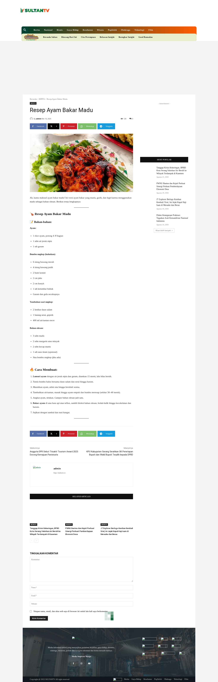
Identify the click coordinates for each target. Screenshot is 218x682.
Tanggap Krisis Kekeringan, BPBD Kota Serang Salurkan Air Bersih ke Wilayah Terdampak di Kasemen (45, 531)
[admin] (32, 118)
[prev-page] (32, 541)
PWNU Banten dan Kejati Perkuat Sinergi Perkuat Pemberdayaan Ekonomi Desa (79, 531)
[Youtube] (103, 20)
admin (38, 119)
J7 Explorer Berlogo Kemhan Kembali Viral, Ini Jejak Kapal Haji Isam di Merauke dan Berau (117, 531)
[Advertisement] (109, 63)
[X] (98, 20)
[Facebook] (88, 20)
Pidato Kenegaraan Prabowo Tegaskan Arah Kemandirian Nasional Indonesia (172, 218)
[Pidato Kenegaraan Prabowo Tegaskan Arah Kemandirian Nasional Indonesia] (147, 219)
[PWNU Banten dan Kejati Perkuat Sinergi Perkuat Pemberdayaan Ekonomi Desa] (81, 514)
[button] (25, 30)
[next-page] (36, 541)
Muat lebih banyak (163, 230)
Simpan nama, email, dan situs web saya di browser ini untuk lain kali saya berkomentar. (71, 611)
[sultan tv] (81, 638)
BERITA (42, 99)
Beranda (33, 99)
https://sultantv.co (60, 473)
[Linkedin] (93, 20)
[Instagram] (81, 664)
